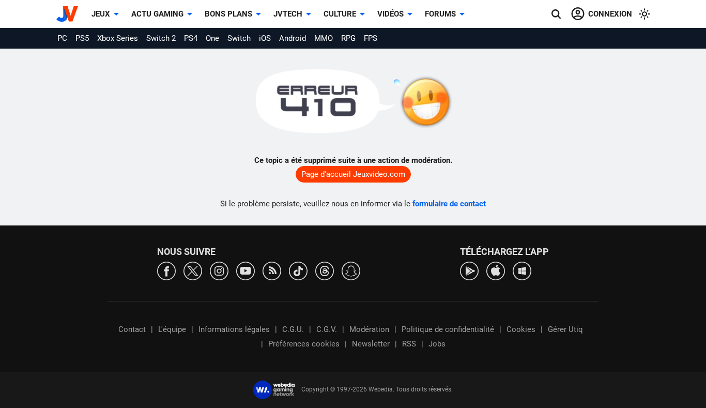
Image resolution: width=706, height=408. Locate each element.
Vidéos (390, 14)
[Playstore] (469, 270)
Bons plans (228, 14)
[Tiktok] (298, 270)
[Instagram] (219, 270)
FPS (370, 38)
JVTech (287, 14)
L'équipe (172, 329)
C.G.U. (293, 329)
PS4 (190, 38)
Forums (440, 14)
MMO (323, 38)
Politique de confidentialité (448, 329)
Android (292, 38)
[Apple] (495, 270)
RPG (348, 38)
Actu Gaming (157, 14)
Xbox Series (117, 38)
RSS (409, 344)
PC (62, 38)
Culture (340, 14)
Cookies (521, 329)
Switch (239, 38)
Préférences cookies (304, 344)
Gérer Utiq (565, 329)
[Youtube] (245, 270)
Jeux (100, 14)
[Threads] (324, 270)
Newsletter (371, 344)
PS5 (82, 38)
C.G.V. (326, 329)
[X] (192, 270)
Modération (369, 329)
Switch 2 (161, 38)
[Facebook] (166, 270)
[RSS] (272, 270)
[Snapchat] (351, 270)
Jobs (437, 344)
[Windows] (522, 270)
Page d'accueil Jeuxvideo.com (353, 174)
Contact (132, 329)
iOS (265, 38)
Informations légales (234, 329)
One (212, 38)
